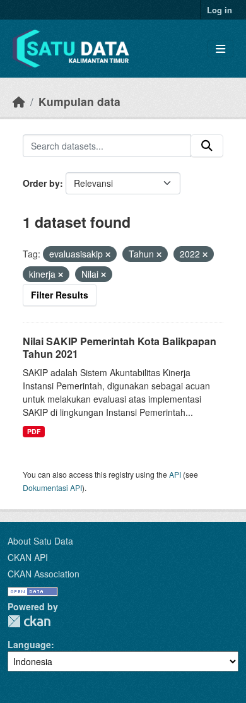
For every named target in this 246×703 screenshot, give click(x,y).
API (175, 474)
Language (29, 644)
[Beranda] (19, 101)
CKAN (29, 621)
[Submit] (206, 145)
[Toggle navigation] (220, 49)
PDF (33, 431)
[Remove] (107, 254)
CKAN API (28, 557)
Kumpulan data (79, 101)
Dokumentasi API (52, 487)
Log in (219, 10)
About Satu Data (40, 541)
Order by (41, 183)
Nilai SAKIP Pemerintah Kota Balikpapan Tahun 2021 (119, 348)
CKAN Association (43, 573)
